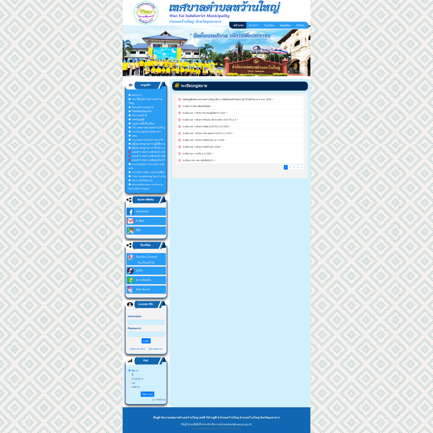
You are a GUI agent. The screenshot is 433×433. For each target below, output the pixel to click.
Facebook (142, 211)
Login (146, 340)
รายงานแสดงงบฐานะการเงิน (148, 176)
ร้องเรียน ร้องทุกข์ (146, 259)
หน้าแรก (238, 25)
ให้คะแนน (147, 394)
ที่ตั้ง (138, 230)
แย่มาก (136, 386)
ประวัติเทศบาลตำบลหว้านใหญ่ (145, 101)
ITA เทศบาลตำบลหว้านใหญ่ (148, 127)
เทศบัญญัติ (137, 119)
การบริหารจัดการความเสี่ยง (148, 172)
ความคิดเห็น (143, 280)
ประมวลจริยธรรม (142, 180)
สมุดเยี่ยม (285, 25)
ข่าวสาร (254, 25)
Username (135, 316)
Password (134, 328)
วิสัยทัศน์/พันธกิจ (141, 111)
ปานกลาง (137, 378)
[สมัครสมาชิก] (137, 348)
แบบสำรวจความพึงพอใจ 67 (148, 160)
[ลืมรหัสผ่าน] (155, 348)
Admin (300, 25)
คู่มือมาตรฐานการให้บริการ (148, 147)
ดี (132, 374)
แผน (134, 135)
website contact (233, 428)
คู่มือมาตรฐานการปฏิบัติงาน (148, 143)
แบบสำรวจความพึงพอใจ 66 (148, 156)
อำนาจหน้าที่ (139, 115)
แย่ (133, 382)
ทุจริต (139, 270)
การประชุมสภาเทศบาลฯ (146, 131)
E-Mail (139, 220)
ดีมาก (135, 370)
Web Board (142, 289)
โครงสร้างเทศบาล (142, 107)
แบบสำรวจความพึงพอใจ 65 (148, 152)
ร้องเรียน (269, 25)
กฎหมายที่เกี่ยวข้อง (142, 123)
